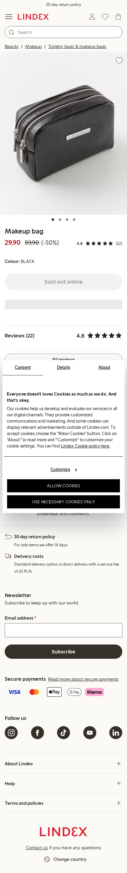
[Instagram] (11, 732)
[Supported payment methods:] (63, 692)
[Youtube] (89, 732)
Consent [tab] (23, 367)
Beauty (12, 46)
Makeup (33, 46)
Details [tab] (63, 367)
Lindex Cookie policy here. (85, 446)
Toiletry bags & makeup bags (77, 46)
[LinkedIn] (115, 732)
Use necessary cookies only (63, 501)
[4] (74, 219)
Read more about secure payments (83, 679)
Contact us (37, 847)
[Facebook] (37, 732)
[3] (67, 219)
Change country (70, 859)
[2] (60, 219)
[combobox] (63, 32)
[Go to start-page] (33, 16)
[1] (52, 219)
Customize (60, 469)
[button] (63, 133)
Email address (20, 618)
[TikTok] (63, 732)
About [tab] (104, 367)
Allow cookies (63, 485)
